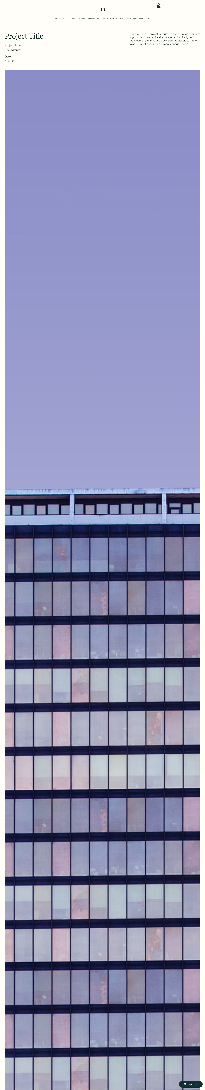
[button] (159, 5)
